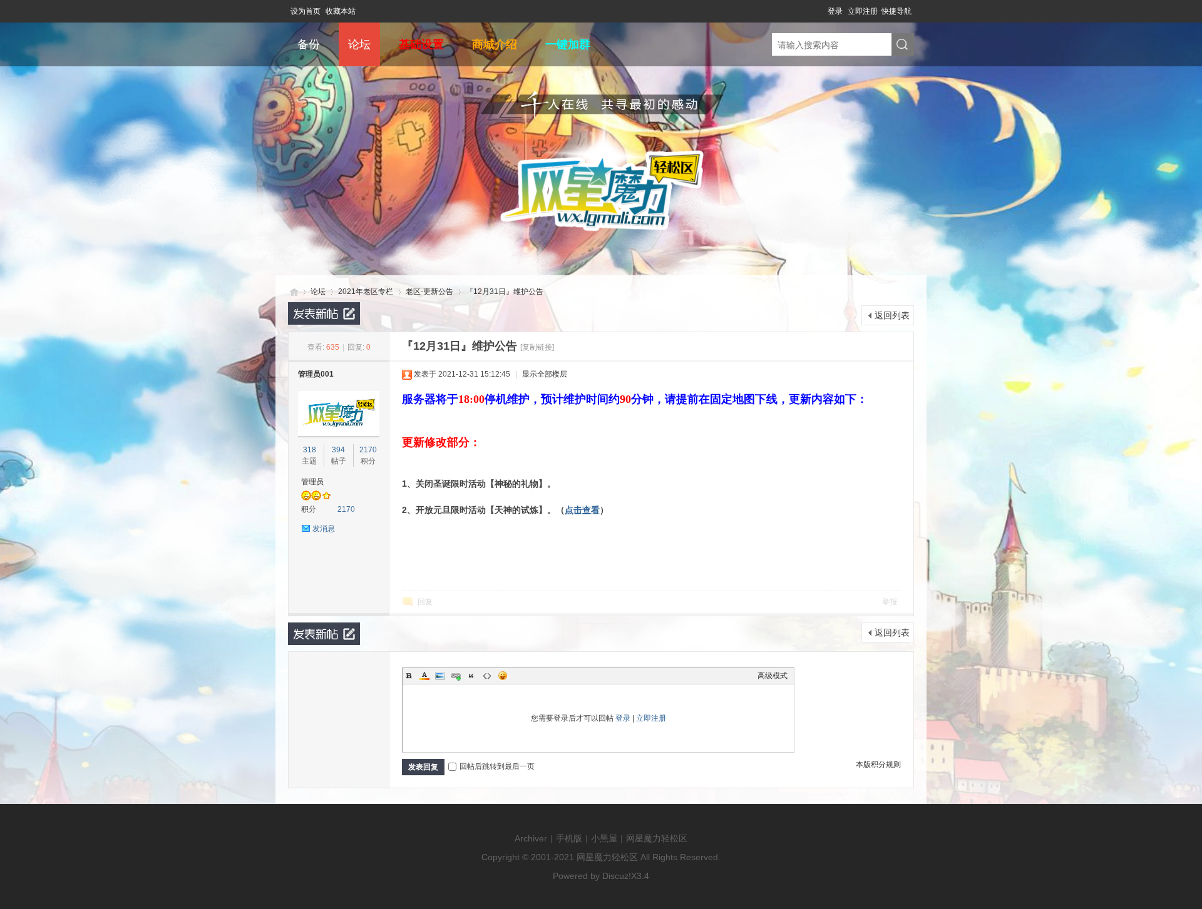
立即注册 (863, 11)
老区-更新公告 (429, 291)
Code (487, 675)
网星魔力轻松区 (293, 292)
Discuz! (616, 876)
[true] (902, 45)
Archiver (531, 838)
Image (440, 675)
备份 (308, 44)
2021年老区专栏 (365, 291)
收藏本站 (341, 11)
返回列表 (892, 315)
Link (455, 675)
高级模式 (773, 675)
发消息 (323, 528)
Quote (471, 675)
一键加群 (567, 44)
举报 (889, 601)
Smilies (502, 675)
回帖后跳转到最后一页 (497, 766)
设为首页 (305, 11)
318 (309, 449)
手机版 (569, 838)
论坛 (359, 44)
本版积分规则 (878, 764)
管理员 (312, 481)
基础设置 (421, 44)
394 (338, 449)
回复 (425, 601)
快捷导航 (896, 11)
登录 (835, 11)
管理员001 (316, 374)
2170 (368, 449)
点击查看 (582, 510)
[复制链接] (537, 347)
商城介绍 (494, 44)
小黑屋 (604, 838)
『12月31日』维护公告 (504, 291)
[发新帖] (324, 313)
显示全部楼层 (544, 374)
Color (424, 675)
